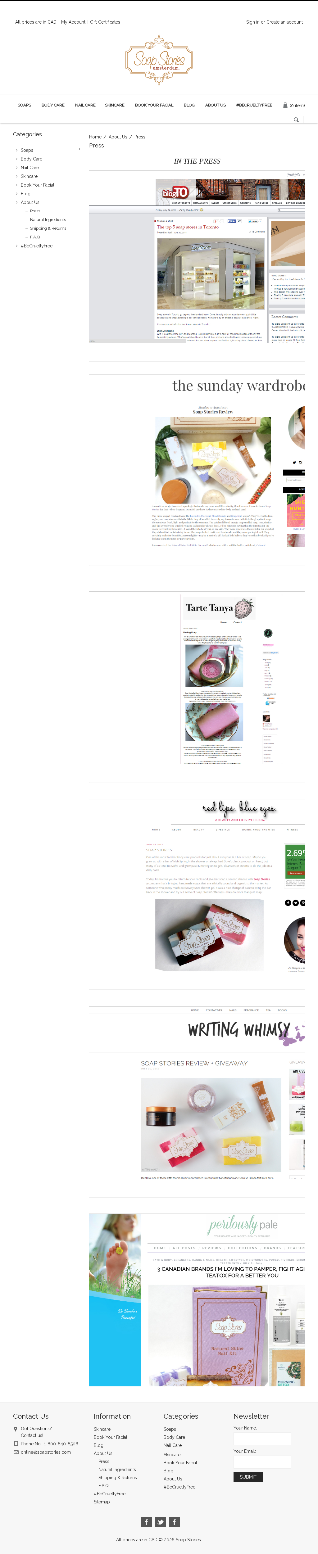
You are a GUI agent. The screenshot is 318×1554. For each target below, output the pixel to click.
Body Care (53, 105)
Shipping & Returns (48, 228)
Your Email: (245, 1451)
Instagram (174, 1522)
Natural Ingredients (48, 219)
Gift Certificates (105, 22)
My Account (73, 22)
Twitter (160, 1522)
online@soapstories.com (46, 1452)
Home (95, 136)
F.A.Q (35, 237)
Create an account (284, 22)
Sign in (253, 22)
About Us (118, 136)
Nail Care (85, 105)
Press (35, 211)
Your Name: (245, 1427)
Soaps (24, 105)
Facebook (146, 1522)
